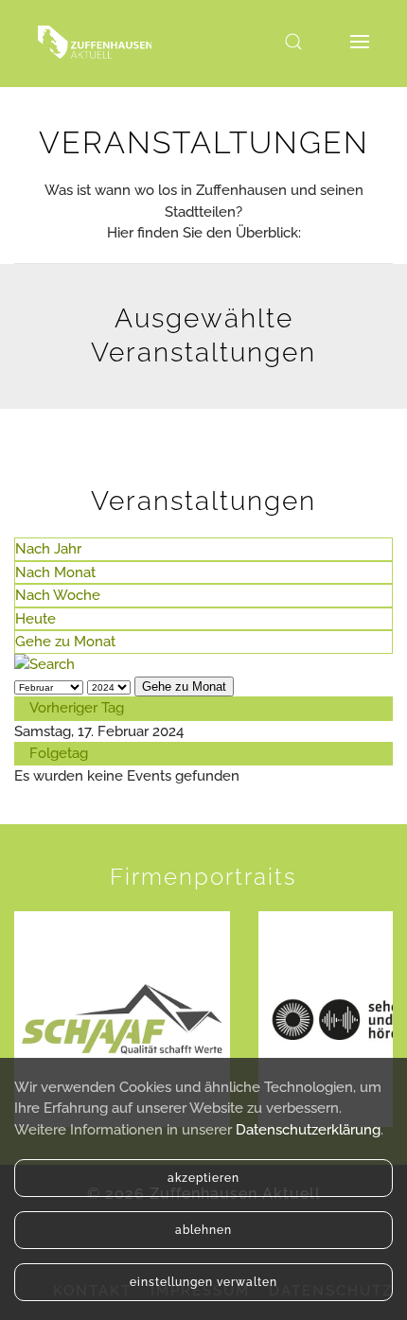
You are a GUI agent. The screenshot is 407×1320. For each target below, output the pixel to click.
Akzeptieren (203, 1178)
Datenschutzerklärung (308, 1129)
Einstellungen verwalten (203, 1282)
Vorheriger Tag (76, 707)
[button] (293, 41)
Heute (35, 618)
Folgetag (58, 753)
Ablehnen (203, 1230)
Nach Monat (55, 572)
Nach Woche (57, 595)
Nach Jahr (48, 548)
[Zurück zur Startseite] (94, 41)
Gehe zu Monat (65, 641)
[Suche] (44, 664)
